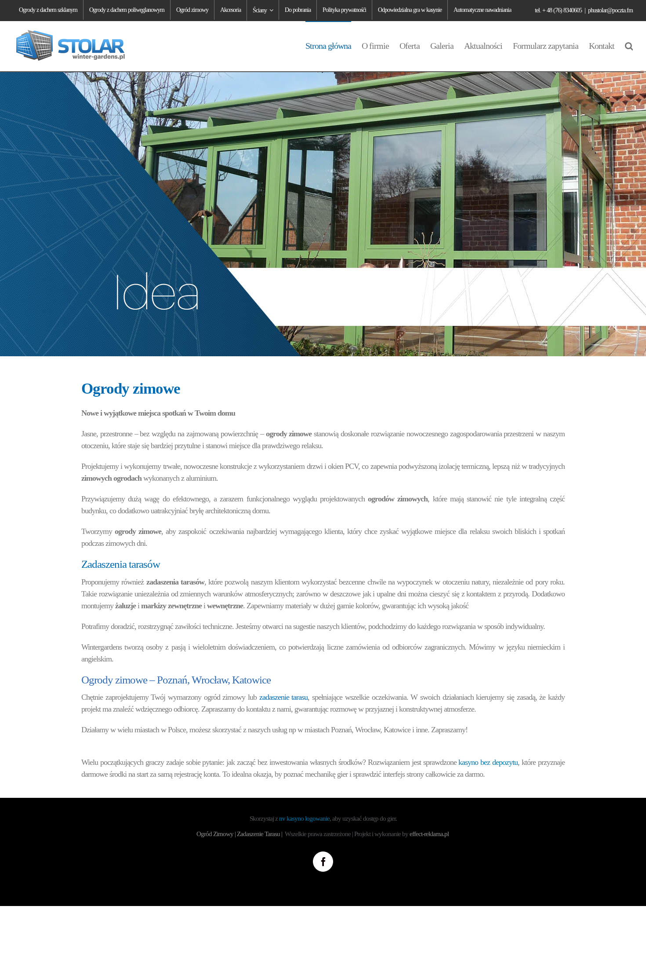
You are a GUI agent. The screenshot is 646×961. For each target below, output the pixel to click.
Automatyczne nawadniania (482, 10)
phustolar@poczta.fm (610, 10)
